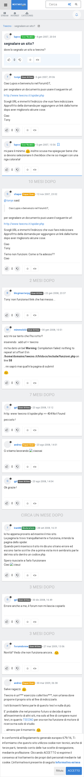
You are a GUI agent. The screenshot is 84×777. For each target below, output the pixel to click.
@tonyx (8, 200)
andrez (18, 444)
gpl (15, 407)
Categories (27, 16)
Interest (15, 16)
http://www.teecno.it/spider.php (24, 95)
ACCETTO (74, 770)
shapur (18, 194)
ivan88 (17, 528)
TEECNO (28, 719)
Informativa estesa (67, 762)
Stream (4, 16)
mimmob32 (20, 329)
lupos (17, 36)
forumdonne (21, 646)
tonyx (17, 77)
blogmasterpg (22, 293)
